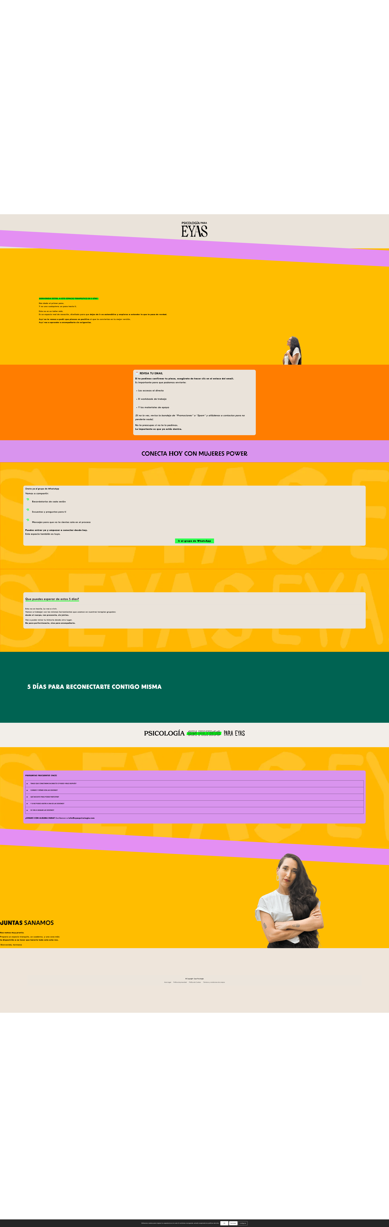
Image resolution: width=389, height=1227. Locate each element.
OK (224, 1223)
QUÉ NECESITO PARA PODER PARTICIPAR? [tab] (44, 797)
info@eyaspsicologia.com (81, 818)
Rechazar (233, 1223)
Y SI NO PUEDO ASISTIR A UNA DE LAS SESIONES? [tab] (47, 803)
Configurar (243, 1223)
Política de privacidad (180, 982)
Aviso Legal (167, 982)
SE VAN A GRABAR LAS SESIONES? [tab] (42, 810)
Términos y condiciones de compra (214, 982)
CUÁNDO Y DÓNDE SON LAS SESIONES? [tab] (44, 790)
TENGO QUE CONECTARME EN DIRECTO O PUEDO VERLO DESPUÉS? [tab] (53, 783)
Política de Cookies (195, 982)
